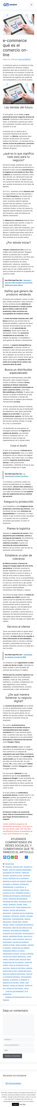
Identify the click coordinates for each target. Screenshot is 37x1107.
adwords (8, 867)
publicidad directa (16, 936)
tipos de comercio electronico (14, 974)
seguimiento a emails (11, 954)
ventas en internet (17, 985)
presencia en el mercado (12, 933)
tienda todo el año (10, 971)
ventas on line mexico (14, 988)
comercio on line (16, 875)
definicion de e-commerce (19, 878)
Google (19, 904)
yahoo (26, 988)
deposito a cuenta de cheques (14, 881)
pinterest (6, 930)
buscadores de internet (12, 872)
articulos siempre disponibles (20, 870)
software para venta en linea (19, 959)
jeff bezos (15, 916)
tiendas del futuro (24, 971)
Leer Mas (22, 1104)
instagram (6, 916)
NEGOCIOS (9, 864)
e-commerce (19, 887)
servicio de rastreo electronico (14, 956)
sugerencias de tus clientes (13, 962)
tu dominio (14, 980)
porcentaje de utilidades (20, 930)
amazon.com (18, 867)
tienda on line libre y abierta (21, 968)
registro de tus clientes (20, 948)
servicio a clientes (26, 954)
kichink (22, 916)
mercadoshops (17, 919)
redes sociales (21, 945)
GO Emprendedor (13, 1083)
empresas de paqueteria (18, 899)
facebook (12, 904)
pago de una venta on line (22, 928)
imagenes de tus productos (22, 913)
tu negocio (23, 980)
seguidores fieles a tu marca (13, 951)
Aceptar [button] (15, 1104)
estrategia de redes (10, 901)
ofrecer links (16, 922)
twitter (22, 983)
